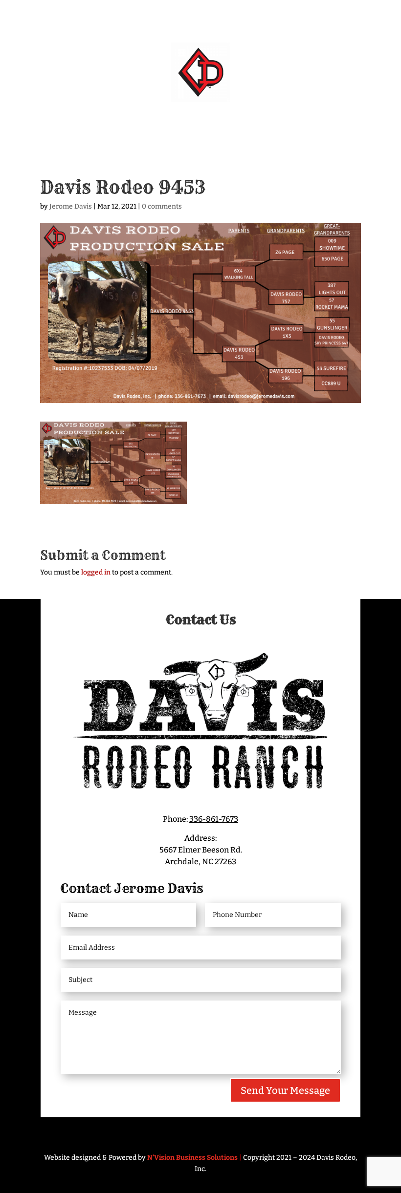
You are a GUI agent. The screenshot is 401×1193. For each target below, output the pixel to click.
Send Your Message (285, 1090)
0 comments (162, 206)
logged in (96, 572)
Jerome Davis (70, 206)
